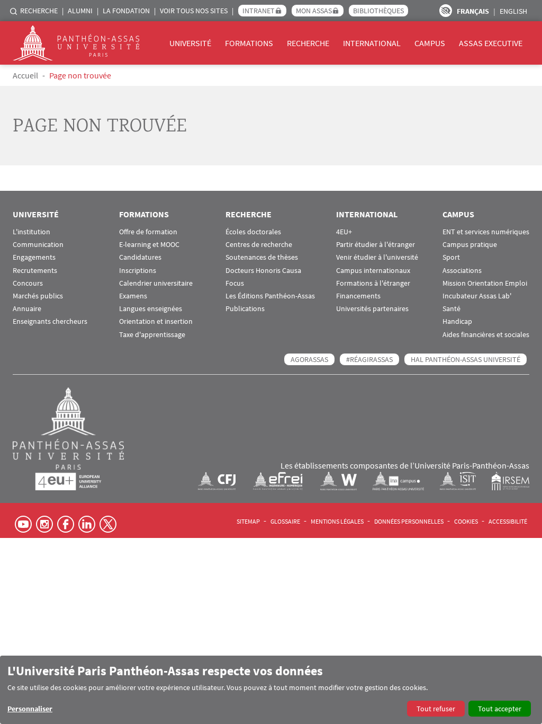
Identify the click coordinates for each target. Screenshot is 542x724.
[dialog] (271, 690)
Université (190, 43)
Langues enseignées (150, 308)
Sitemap (248, 521)
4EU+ (344, 231)
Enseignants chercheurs (50, 321)
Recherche (39, 10)
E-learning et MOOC (149, 244)
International (372, 43)
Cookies (466, 521)
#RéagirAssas (369, 359)
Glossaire (285, 521)
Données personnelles (409, 521)
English (513, 11)
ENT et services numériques (485, 231)
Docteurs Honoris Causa (263, 270)
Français (473, 11)
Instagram (44, 524)
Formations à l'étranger (373, 283)
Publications (245, 308)
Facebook (65, 524)
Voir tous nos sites (194, 10)
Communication (38, 244)
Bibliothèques (378, 10)
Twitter (108, 524)
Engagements (34, 257)
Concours (28, 283)
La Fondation (126, 10)
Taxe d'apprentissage (152, 334)
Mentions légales (337, 521)
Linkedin (86, 524)
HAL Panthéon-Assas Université (465, 359)
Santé (451, 308)
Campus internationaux (373, 270)
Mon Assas (314, 10)
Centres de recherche (258, 244)
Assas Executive (490, 43)
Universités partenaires (372, 308)
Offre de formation (148, 231)
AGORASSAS (309, 359)
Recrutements (35, 270)
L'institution (31, 231)
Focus (234, 283)
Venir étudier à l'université (377, 257)
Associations (462, 270)
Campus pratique (469, 244)
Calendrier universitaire (156, 283)
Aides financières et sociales (485, 334)
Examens (133, 296)
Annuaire (27, 308)
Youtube (23, 524)
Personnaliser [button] (29, 708)
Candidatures (140, 257)
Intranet (258, 10)
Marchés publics (38, 296)
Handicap (457, 321)
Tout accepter (499, 708)
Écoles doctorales (253, 231)
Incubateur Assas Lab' (476, 296)
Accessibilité (508, 521)
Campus (429, 43)
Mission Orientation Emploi (484, 283)
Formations (249, 43)
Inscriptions (137, 270)
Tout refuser (436, 708)
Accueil (25, 75)
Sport (451, 257)
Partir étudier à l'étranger (375, 244)
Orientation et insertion (156, 321)
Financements (358, 296)
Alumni (80, 10)
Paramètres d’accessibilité (445, 10)
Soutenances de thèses (261, 257)
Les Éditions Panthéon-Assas (270, 296)
